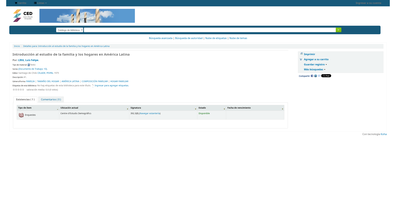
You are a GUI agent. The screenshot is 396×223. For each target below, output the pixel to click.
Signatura (136, 107)
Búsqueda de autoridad (189, 38)
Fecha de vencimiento (239, 107)
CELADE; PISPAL (45, 73)
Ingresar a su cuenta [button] (368, 3)
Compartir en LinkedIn (315, 75)
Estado (202, 107)
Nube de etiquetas (216, 38)
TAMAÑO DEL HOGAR (48, 81)
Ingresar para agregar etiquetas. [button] (112, 85)
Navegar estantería (150, 113)
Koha (384, 134)
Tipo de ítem (25, 107)
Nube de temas (238, 38)
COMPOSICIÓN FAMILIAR (95, 81)
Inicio (17, 46)
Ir (338, 29)
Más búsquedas (314, 69)
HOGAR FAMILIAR (119, 81)
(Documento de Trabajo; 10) (32, 69)
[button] (20, 3)
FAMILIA (30, 81)
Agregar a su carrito (316, 59)
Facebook (312, 75)
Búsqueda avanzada (160, 38)
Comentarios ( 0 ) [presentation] (51, 99)
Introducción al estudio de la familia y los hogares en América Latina (66, 46)
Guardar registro (314, 64)
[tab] (25, 100)
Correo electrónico (319, 75)
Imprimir (309, 54)
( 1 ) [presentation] (25, 99)
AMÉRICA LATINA (70, 81)
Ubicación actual (69, 107)
